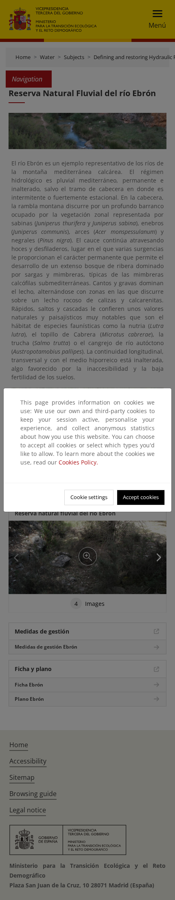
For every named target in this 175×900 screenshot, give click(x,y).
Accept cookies (141, 497)
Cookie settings (88, 497)
